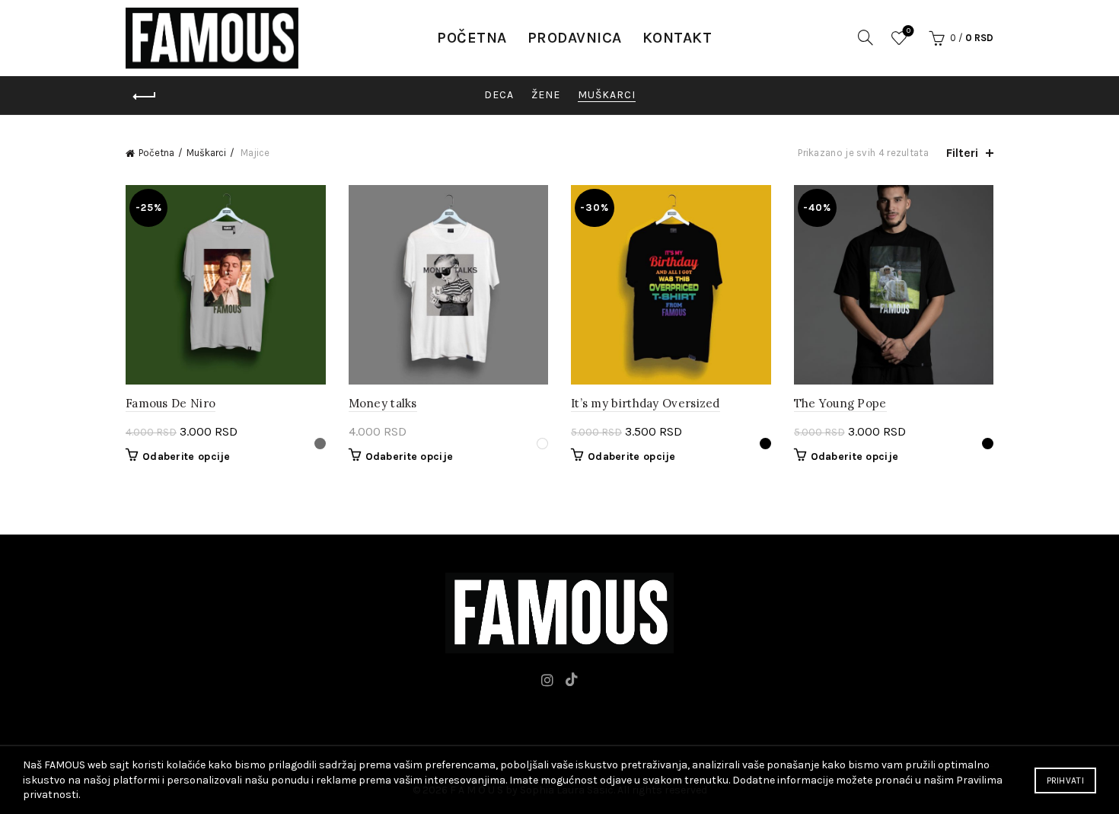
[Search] (865, 37)
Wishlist (908, 31)
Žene (545, 94)
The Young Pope (840, 403)
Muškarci (607, 94)
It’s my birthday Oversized (645, 403)
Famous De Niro (170, 403)
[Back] (145, 96)
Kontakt (677, 37)
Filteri (962, 152)
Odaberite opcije (186, 456)
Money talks (383, 403)
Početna (472, 37)
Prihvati (1065, 780)
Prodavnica (575, 37)
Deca (499, 94)
